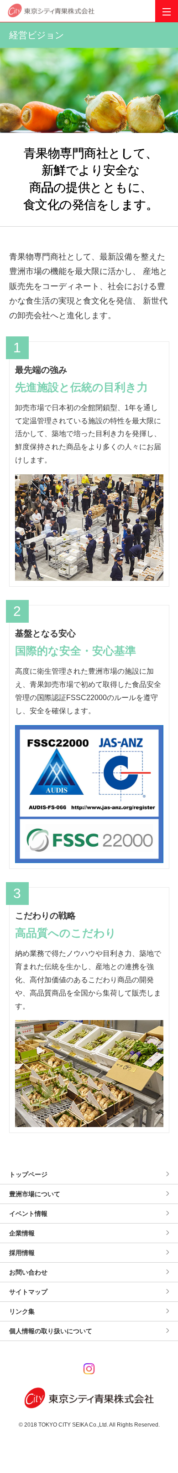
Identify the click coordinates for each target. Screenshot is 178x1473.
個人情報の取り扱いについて (50, 1331)
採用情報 (22, 1252)
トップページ (28, 1174)
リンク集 (22, 1311)
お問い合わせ (28, 1272)
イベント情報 (28, 1213)
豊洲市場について (34, 1194)
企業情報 (22, 1233)
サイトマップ (28, 1291)
